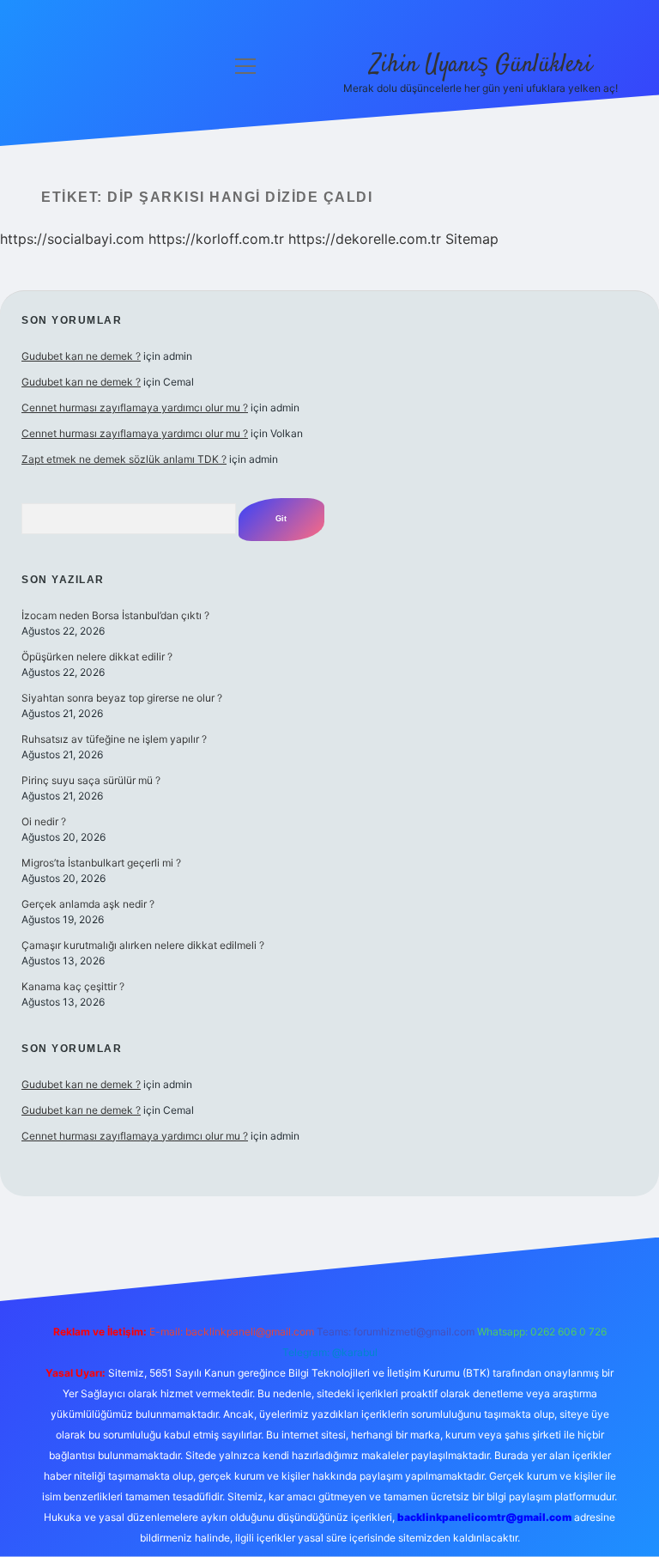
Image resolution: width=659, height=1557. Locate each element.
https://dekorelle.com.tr (364, 238)
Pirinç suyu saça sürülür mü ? (90, 780)
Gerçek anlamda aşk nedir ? (87, 903)
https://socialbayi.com (72, 238)
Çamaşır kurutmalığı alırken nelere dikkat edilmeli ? (142, 945)
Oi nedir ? (43, 821)
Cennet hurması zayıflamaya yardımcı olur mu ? (134, 407)
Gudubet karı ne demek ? (81, 356)
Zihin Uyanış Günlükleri (481, 65)
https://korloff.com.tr (216, 238)
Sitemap (472, 238)
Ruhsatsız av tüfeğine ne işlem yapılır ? (114, 739)
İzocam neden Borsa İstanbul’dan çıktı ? (115, 615)
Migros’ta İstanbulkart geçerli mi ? (101, 862)
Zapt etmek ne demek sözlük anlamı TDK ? (124, 459)
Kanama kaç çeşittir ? (72, 986)
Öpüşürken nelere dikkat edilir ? (96, 656)
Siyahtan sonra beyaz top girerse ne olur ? (121, 697)
